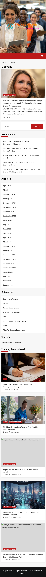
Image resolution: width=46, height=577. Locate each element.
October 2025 (8, 212)
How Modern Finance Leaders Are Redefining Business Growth (21, 163)
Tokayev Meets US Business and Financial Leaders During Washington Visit (22, 170)
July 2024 (6, 276)
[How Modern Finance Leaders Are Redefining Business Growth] (23, 495)
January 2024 (8, 285)
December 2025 (9, 203)
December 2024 (9, 255)
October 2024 (8, 263)
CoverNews (33, 570)
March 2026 (8, 190)
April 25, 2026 (14, 389)
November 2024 (9, 259)
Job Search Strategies (11, 312)
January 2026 (8, 199)
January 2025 (8, 250)
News (5, 326)
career (5, 303)
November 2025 (9, 207)
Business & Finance (10, 95)
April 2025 (7, 237)
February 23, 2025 (16, 106)
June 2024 (7, 281)
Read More (6, 117)
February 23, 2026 (16, 559)
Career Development (11, 308)
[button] (3, 56)
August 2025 (8, 220)
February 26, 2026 (16, 474)
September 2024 (9, 268)
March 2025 (8, 242)
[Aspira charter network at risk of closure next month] (23, 452)
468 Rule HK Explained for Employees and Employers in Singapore (19, 142)
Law (4, 317)
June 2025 (7, 229)
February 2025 (9, 246)
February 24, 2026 (16, 517)
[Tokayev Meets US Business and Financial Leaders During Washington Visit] (23, 537)
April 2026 (7, 186)
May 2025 (7, 233)
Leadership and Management (14, 321)
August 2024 (8, 272)
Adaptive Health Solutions (11, 342)
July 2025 (6, 224)
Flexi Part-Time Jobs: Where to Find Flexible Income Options (20, 149)
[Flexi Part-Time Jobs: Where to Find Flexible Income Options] (23, 410)
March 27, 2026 (15, 432)
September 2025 (9, 216)
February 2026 (9, 194)
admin (6, 106)
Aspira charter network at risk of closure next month (21, 156)
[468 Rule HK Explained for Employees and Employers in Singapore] (23, 367)
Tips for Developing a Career (14, 330)
